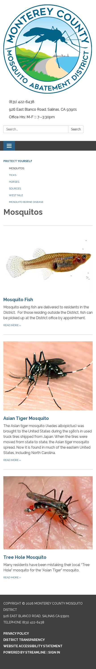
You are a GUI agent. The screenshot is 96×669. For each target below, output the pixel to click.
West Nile (16, 195)
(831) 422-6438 (21, 102)
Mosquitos (16, 168)
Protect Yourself (17, 161)
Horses (14, 181)
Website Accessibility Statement (33, 646)
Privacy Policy (16, 633)
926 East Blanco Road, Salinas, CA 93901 (43, 109)
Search (76, 129)
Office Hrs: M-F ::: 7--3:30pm (32, 117)
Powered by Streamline (24, 652)
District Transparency (24, 640)
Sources (15, 188)
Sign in (54, 652)
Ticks (12, 175)
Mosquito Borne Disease (26, 202)
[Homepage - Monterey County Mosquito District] (48, 49)
